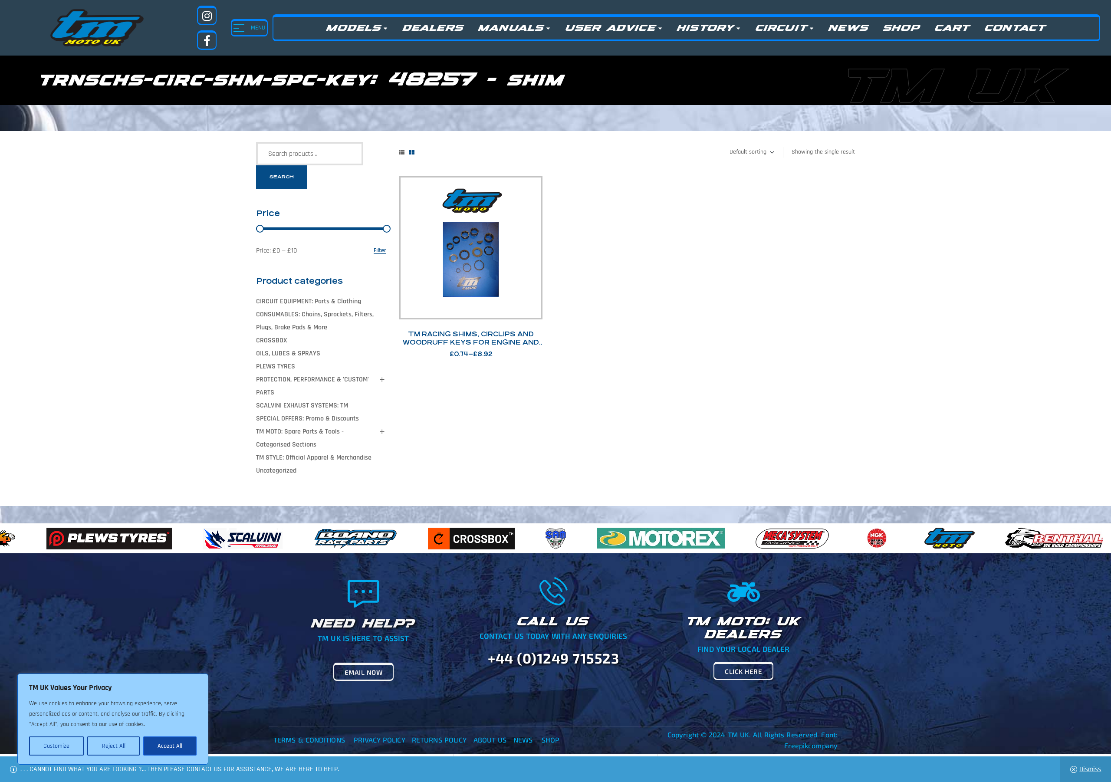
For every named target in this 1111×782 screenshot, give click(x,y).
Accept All (170, 746)
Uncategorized (276, 470)
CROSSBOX (271, 340)
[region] (112, 719)
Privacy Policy (379, 740)
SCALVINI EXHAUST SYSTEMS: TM (302, 405)
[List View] (401, 152)
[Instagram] (207, 15)
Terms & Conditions (309, 740)
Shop (550, 740)
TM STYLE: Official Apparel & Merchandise (313, 457)
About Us (490, 740)
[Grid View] (411, 152)
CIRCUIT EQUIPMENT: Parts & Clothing (308, 301)
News (522, 740)
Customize (56, 746)
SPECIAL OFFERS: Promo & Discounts (307, 418)
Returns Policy (439, 740)
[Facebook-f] (207, 40)
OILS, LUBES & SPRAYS (288, 353)
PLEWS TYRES (275, 366)
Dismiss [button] (1090, 769)
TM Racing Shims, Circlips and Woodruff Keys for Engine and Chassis (471, 342)
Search (282, 177)
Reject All (113, 746)
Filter (380, 250)
